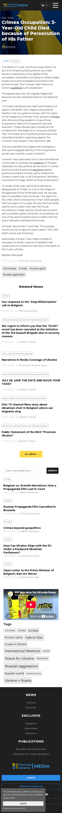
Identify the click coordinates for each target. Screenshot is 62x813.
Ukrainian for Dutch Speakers (31, 754)
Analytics (31, 723)
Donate (31, 778)
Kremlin (46, 651)
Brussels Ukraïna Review (31, 749)
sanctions (38, 169)
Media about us (10, 398)
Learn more (9, 797)
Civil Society (9, 268)
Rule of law (42, 658)
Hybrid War (34, 637)
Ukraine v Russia (18, 680)
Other (6, 296)
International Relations (22, 651)
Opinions (31, 733)
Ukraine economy (33, 673)
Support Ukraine (31, 320)
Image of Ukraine (16, 644)
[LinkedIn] (46, 794)
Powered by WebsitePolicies (14, 808)
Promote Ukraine (11, 320)
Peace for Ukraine (19, 658)
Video (43, 398)
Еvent (45, 320)
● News (6, 61)
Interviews (31, 728)
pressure (38, 162)
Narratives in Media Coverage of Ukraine (29, 359)
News (4, 17)
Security (31, 707)
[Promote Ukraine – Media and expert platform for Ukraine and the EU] (15, 5)
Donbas (33, 630)
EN (46, 5)
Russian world (14, 673)
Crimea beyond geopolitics (22, 528)
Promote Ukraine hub (31, 786)
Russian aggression (14, 274)
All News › (31, 454)
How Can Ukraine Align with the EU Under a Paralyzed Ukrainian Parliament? (27, 549)
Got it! (23, 803)
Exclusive (7, 354)
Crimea (55, 116)
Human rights (38, 268)
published (16, 88)
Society (11, 17)
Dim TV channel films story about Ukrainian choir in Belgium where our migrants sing (27, 408)
